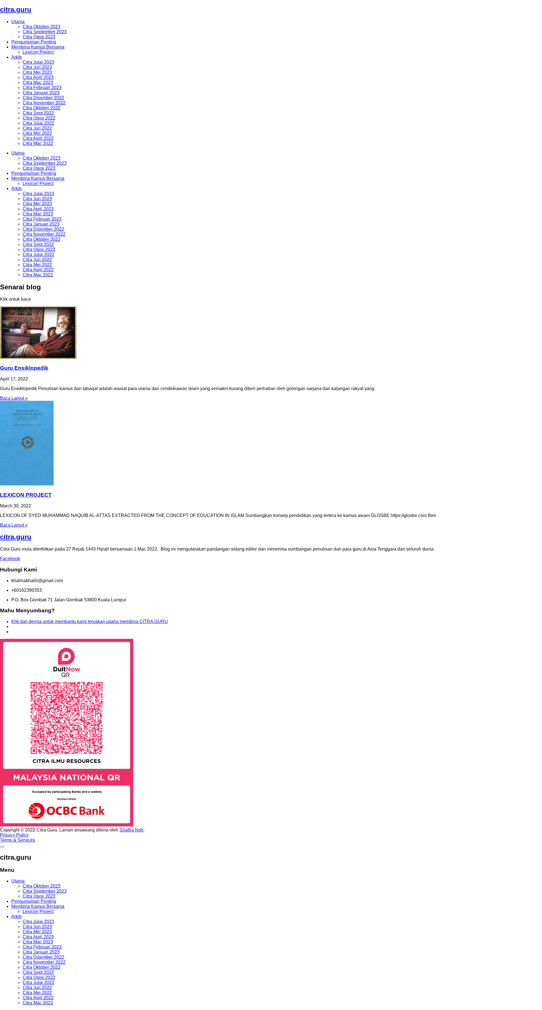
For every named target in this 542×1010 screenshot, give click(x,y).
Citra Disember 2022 (43, 97)
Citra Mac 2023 (38, 82)
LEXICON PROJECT (26, 495)
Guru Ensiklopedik (24, 368)
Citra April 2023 (38, 77)
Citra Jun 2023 (37, 67)
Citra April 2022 (38, 138)
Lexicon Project (38, 52)
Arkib (16, 57)
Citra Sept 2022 (38, 113)
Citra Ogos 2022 (39, 118)
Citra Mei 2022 (37, 133)
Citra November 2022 (44, 102)
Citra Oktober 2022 (41, 107)
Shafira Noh (131, 830)
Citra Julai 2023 (38, 62)
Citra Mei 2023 (37, 72)
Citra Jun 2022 (37, 128)
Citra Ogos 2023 (39, 36)
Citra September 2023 (45, 31)
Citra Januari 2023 (41, 92)
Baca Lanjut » (14, 398)
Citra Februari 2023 (42, 87)
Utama (18, 21)
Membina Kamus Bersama (37, 47)
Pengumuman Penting (33, 41)
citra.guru (15, 9)
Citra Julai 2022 (38, 123)
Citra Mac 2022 (38, 143)
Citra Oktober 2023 (41, 26)
